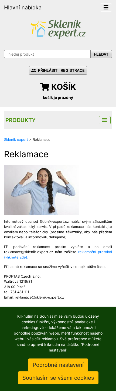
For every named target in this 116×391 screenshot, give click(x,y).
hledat (101, 54)
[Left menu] (105, 120)
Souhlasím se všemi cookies (58, 378)
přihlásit (47, 70)
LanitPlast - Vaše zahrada (58, 29)
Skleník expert (16, 139)
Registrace (73, 70)
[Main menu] (106, 7)
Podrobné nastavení (58, 365)
